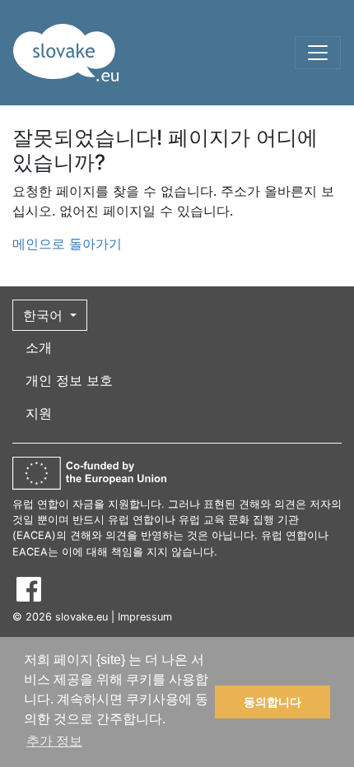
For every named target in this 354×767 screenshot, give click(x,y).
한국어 (45, 315)
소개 (39, 347)
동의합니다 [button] (272, 702)
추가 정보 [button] (54, 741)
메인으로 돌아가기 (67, 243)
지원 (39, 413)
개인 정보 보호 (69, 380)
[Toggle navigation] (318, 52)
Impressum (145, 617)
